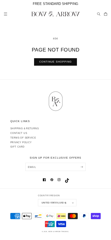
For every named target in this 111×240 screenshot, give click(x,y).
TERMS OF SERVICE (23, 137)
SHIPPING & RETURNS (24, 128)
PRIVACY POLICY (20, 142)
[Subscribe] (81, 167)
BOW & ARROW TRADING (59, 231)
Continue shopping (55, 61)
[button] (99, 14)
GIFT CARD (17, 146)
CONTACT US (18, 133)
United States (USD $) (54, 202)
